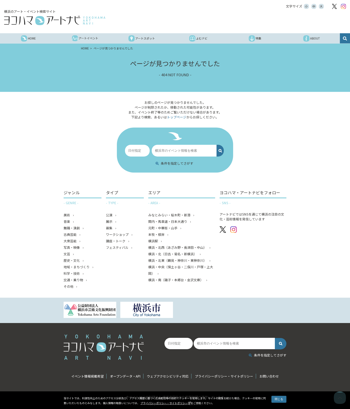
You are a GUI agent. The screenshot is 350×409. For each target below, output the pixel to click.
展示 (109, 221)
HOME (85, 48)
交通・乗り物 (74, 279)
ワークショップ (117, 234)
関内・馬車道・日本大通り (168, 221)
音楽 (67, 221)
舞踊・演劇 (72, 227)
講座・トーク (116, 240)
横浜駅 (153, 240)
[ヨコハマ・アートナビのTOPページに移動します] (54, 20)
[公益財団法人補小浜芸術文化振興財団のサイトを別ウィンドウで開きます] (90, 310)
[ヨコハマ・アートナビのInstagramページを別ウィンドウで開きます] (343, 6)
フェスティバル (117, 247)
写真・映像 (72, 247)
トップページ (176, 117)
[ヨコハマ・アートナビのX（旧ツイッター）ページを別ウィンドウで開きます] (334, 6)
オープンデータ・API (125, 376)
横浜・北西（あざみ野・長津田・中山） (177, 247)
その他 (69, 286)
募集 (109, 227)
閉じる (279, 399)
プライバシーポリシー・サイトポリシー (164, 403)
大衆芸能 (70, 240)
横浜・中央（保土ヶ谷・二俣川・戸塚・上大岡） (180, 270)
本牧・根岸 (156, 234)
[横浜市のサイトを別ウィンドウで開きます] (146, 310)
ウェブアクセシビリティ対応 (168, 376)
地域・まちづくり (77, 266)
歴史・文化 (72, 260)
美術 (67, 215)
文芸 (67, 253)
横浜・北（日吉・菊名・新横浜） (173, 253)
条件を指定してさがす (177, 163)
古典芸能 (70, 234)
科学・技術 (72, 273)
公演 (109, 215)
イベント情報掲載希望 (87, 376)
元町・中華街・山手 (163, 227)
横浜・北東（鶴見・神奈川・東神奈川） (177, 260)
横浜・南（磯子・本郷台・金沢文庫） (176, 279)
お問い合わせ (269, 376)
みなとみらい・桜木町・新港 (169, 215)
